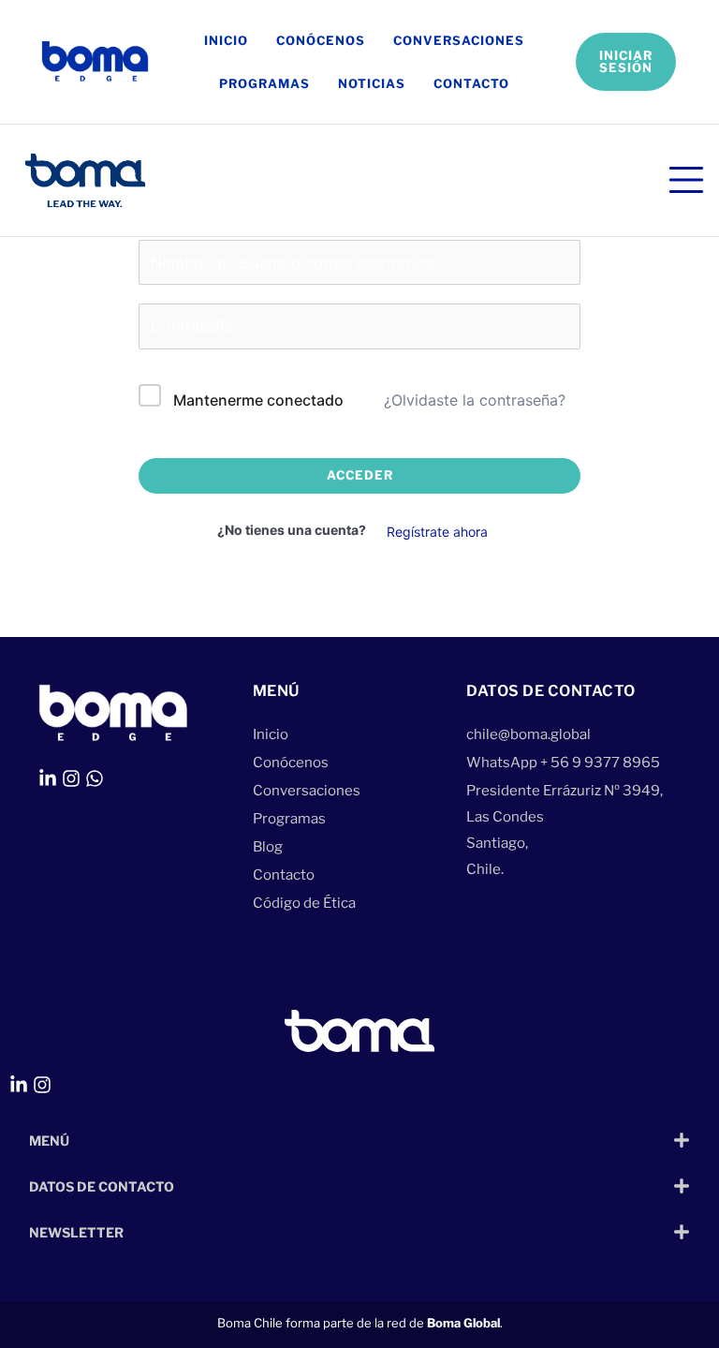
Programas (264, 83)
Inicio (226, 40)
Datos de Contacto (101, 1186)
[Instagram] (71, 778)
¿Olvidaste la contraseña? (474, 400)
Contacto (471, 83)
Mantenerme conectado (258, 400)
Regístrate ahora (437, 532)
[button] (359, 1140)
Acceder (360, 474)
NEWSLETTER (76, 1232)
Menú (49, 1140)
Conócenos (320, 40)
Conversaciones (458, 40)
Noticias (371, 83)
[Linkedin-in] (47, 778)
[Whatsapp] (94, 778)
